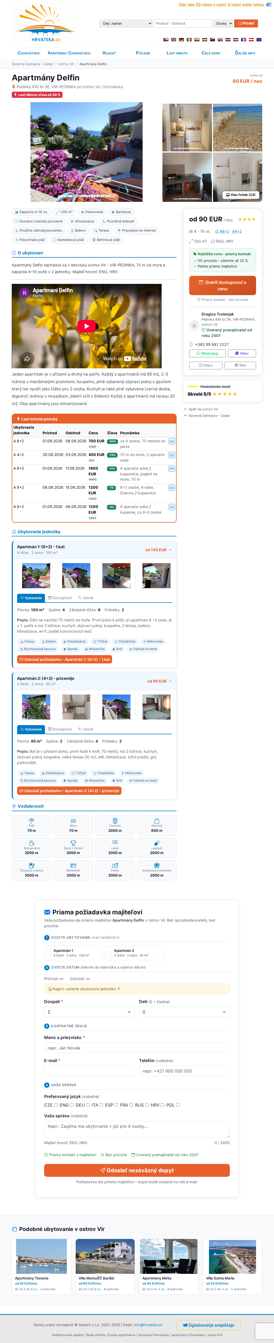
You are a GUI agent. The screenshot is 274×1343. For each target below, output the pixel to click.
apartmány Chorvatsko (188, 1335)
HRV (156, 1105)
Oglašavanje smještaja (211, 1325)
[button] (222, 391)
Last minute (177, 53)
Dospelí (53, 1001)
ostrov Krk (215, 1335)
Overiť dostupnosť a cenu (225, 285)
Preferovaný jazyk (71, 1096)
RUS (140, 1105)
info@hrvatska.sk (148, 1325)
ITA (96, 1105)
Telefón (156, 1060)
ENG (65, 1105)
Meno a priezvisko (64, 1037)
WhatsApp (209, 353)
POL (171, 1105)
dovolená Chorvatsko (153, 1335)
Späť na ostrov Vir (203, 409)
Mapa (208, 365)
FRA (125, 1105)
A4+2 (237, 231)
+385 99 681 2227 (212, 344)
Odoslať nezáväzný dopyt (140, 1170)
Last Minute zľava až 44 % (39, 95)
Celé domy (211, 53)
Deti (154, 1001)
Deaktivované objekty (67, 1335)
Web (242, 365)
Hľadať (247, 23)
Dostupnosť (62, 598)
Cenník (88, 598)
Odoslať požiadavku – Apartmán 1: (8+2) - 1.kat (67, 659)
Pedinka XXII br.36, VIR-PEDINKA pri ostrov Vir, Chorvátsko (70, 86)
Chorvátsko (29, 53)
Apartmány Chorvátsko (69, 53)
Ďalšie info (245, 53)
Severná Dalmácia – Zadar (32, 64)
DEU (81, 1105)
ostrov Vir (66, 64)
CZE (49, 1105)
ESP (110, 1105)
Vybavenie (33, 598)
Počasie (143, 53)
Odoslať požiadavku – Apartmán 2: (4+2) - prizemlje (71, 790)
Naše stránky (95, 1335)
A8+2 (224, 231)
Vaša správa (66, 1115)
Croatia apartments (121, 1335)
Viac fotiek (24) (243, 195)
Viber (244, 353)
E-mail (52, 1060)
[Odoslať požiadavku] (172, 441)
